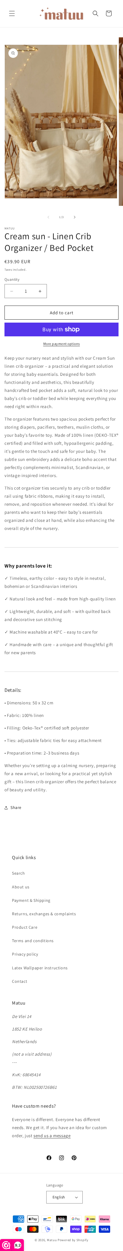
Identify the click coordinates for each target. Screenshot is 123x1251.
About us (21, 887)
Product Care (24, 927)
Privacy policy (25, 954)
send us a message (51, 1135)
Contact (19, 981)
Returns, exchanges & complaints (44, 913)
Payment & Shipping (31, 900)
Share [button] (15, 807)
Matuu (52, 1240)
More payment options (61, 343)
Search (18, 873)
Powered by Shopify (73, 1240)
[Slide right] (74, 217)
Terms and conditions (33, 940)
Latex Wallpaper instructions (40, 968)
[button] (12, 13)
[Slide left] (48, 217)
